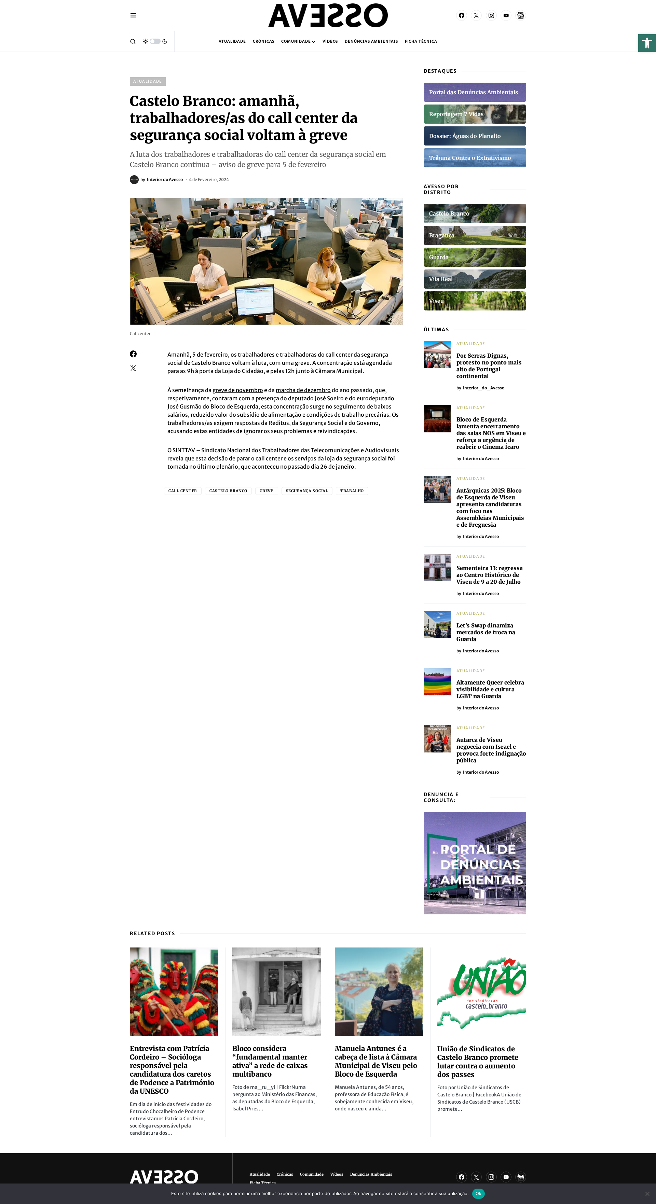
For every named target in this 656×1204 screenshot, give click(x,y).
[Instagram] (491, 15)
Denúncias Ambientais (371, 1174)
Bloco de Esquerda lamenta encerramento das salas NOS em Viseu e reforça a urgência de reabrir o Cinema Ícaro (491, 433)
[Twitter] (476, 15)
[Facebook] (461, 15)
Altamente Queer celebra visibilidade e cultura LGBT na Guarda (490, 689)
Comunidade (312, 1174)
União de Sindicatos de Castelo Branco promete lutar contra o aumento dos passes (477, 1061)
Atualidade (147, 81)
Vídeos (336, 1174)
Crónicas (285, 1174)
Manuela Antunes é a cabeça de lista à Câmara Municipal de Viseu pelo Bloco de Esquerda (376, 1061)
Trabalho (352, 490)
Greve (267, 490)
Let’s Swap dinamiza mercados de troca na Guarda (485, 632)
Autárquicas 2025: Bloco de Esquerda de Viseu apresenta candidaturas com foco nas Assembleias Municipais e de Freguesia (490, 507)
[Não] (647, 1193)
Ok (479, 1193)
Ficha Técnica (263, 1182)
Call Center (182, 490)
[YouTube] (506, 15)
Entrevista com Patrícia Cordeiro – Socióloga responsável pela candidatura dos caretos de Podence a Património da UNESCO (172, 1069)
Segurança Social (307, 490)
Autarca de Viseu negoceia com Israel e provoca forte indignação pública (491, 750)
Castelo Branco (228, 490)
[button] (647, 43)
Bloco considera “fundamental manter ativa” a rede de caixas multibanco (270, 1061)
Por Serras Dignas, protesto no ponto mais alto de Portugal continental (489, 365)
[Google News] (520, 15)
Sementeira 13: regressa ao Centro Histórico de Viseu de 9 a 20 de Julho (489, 575)
